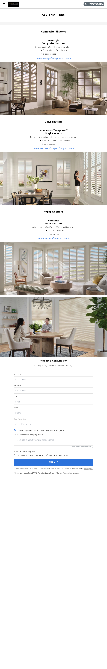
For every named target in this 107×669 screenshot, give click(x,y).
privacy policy (88, 469)
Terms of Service (69, 473)
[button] (4, 4)
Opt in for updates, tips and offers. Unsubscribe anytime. (40, 430)
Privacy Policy (55, 473)
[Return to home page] (16, 4)
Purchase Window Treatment (29, 455)
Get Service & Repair (58, 455)
